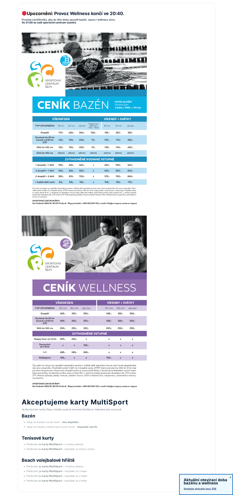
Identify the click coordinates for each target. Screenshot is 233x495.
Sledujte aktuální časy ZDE (200, 488)
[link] (84, 121)
